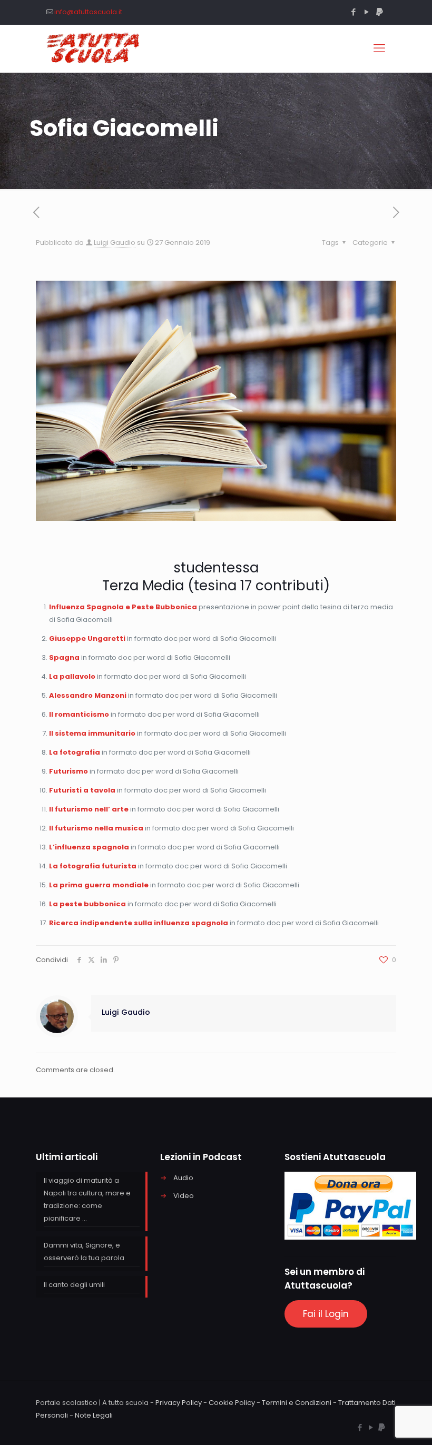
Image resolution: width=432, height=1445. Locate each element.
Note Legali (94, 1415)
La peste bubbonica (87, 904)
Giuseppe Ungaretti (87, 639)
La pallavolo (72, 676)
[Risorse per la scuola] (93, 48)
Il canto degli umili (74, 1285)
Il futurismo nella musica (96, 828)
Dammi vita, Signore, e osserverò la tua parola (84, 1251)
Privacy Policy (178, 1403)
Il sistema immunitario (92, 733)
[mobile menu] (379, 48)
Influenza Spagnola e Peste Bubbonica (123, 607)
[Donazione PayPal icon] (380, 11)
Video (183, 1196)
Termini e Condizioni (296, 1403)
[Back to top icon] (381, 1423)
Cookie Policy (232, 1403)
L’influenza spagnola (89, 847)
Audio (183, 1178)
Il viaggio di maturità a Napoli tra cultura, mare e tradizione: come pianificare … (87, 1199)
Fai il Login (326, 1314)
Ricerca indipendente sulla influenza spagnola (138, 923)
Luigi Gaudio (114, 242)
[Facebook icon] (353, 11)
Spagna (64, 657)
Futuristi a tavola (82, 790)
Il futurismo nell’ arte (89, 809)
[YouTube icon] (366, 11)
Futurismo (68, 771)
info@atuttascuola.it (88, 12)
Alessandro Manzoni (87, 695)
